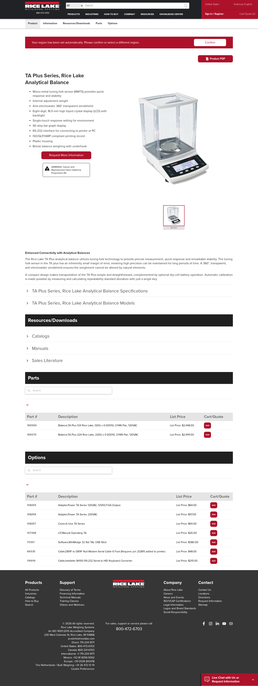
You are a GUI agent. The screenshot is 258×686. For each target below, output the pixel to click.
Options (112, 23)
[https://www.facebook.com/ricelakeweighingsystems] (204, 624)
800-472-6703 (42, 13)
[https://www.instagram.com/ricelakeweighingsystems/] (210, 624)
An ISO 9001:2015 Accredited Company (71, 631)
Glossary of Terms (70, 589)
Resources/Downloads (76, 23)
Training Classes (69, 601)
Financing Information (72, 593)
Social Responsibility (175, 612)
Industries (31, 593)
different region (128, 42)
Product (32, 23)
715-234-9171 (87, 642)
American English (243, 4)
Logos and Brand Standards (180, 608)
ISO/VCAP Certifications (177, 601)
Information (50, 23)
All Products (32, 589)
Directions (204, 597)
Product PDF (217, 58)
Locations (203, 593)
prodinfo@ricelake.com (81, 638)
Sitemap (203, 604)
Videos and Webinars (72, 604)
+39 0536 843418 (84, 661)
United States (212, 4)
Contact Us (204, 589)
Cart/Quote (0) (247, 14)
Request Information (210, 601)
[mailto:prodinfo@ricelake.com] (231, 624)
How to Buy (32, 601)
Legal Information (174, 604)
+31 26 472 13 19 (84, 665)
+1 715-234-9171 (85, 653)
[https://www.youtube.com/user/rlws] (224, 624)
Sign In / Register (214, 14)
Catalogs (30, 597)
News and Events (174, 597)
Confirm (210, 42)
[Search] (186, 5)
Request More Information (66, 155)
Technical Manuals (70, 597)
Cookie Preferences (82, 668)
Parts (99, 23)
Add (207, 425)
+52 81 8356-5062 (83, 657)
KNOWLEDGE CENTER (171, 14)
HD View (174, 228)
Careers (168, 593)
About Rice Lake (173, 589)
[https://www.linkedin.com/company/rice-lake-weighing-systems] (217, 624)
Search (29, 604)
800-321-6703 (86, 650)
